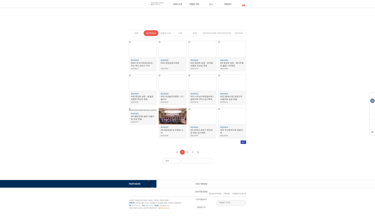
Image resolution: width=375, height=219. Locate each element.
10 (198, 152)
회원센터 (227, 4)
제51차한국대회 (209, 33)
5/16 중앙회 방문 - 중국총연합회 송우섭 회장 (201, 64)
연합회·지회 (194, 4)
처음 (166, 152)
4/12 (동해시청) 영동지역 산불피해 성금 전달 (231, 97)
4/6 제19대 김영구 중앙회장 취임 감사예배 (201, 131)
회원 (195, 33)
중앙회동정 (151, 33)
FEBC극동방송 (201, 184)
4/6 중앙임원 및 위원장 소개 (172, 131)
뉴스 (211, 4)
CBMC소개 (177, 4)
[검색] (210, 161)
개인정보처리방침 (215, 193)
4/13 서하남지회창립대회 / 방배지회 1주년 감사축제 (202, 97)
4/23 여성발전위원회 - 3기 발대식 (172, 97)
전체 (136, 33)
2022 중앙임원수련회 (170, 63)
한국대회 (239, 33)
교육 (180, 33)
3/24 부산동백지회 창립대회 (231, 131)
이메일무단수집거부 (239, 193)
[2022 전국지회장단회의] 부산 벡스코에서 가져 (142, 64)
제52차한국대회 (224, 33)
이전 (172, 152)
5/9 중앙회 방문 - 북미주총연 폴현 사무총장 (232, 64)
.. (157, 208)
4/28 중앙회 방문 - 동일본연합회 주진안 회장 (142, 97)
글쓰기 (243, 142)
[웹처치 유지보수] (163, 208)
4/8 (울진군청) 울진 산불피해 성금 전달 (142, 117)
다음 (203, 152)
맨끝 (208, 152)
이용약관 (227, 193)
